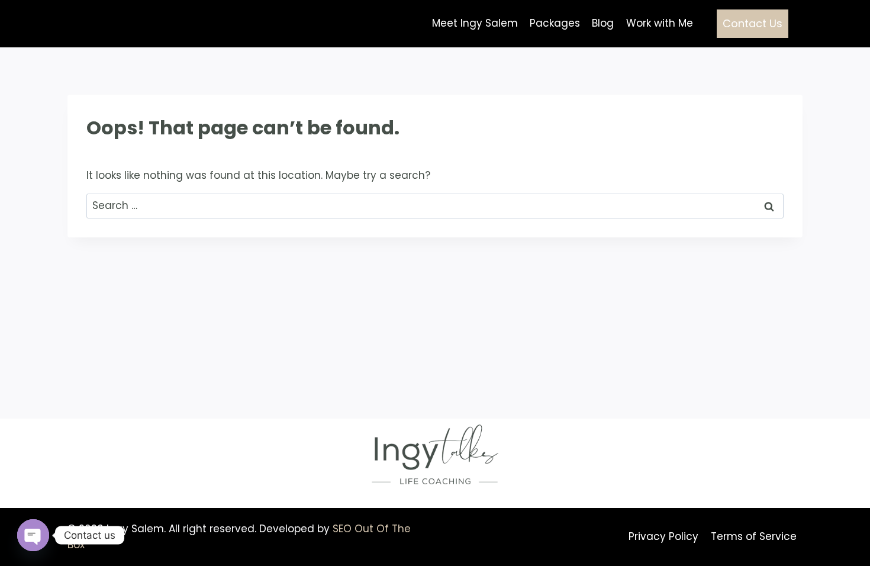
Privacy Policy (663, 536)
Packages (555, 23)
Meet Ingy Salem (475, 23)
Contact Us (752, 23)
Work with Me (659, 23)
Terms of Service (754, 536)
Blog (603, 23)
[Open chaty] (33, 535)
